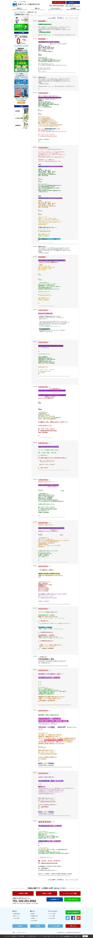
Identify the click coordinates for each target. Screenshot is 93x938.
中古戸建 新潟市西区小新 (51, 390)
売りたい (19, 8)
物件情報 (32, 913)
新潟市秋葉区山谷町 (50, 128)
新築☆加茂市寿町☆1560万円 (48, 447)
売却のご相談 (24, 893)
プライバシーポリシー (22, 932)
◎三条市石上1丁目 (45, 677)
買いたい (37, 8)
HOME (15, 1)
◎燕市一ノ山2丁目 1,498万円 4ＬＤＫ (49, 573)
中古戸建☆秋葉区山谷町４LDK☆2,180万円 (49, 97)
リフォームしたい (55, 8)
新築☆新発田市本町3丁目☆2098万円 (51, 528)
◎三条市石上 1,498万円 (45, 627)
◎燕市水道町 (43, 841)
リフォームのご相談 (71, 893)
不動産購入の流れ (34, 915)
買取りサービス (15, 915)
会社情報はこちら (55, 899)
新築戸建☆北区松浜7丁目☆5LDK (47, 198)
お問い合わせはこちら (59, 2)
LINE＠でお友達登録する (73, 912)
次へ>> (73, 18)
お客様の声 (32, 918)
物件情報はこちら (73, 2)
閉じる (85, 936)
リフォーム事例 (51, 915)
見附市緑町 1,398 (44, 727)
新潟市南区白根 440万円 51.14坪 (50, 346)
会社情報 (73, 8)
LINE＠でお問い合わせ (73, 899)
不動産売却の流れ (16, 913)
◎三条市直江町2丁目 (45, 826)
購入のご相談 (47, 893)
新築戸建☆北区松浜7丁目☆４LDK (47, 166)
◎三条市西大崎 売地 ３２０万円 (50, 781)
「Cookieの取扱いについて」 (68, 936)
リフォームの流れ (51, 913)
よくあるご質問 (22, 1)
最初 (76, 18)
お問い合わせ (73, 926)
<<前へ (66, 18)
